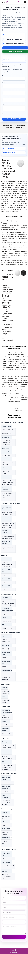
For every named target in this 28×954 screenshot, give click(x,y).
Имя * (3, 82)
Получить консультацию (15, 51)
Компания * (4, 75)
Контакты (6, 59)
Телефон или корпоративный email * (10, 89)
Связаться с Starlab (9, 152)
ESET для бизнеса (8, 148)
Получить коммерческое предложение (14, 119)
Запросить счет (15, 47)
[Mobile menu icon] (25, 2)
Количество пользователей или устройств (11, 96)
